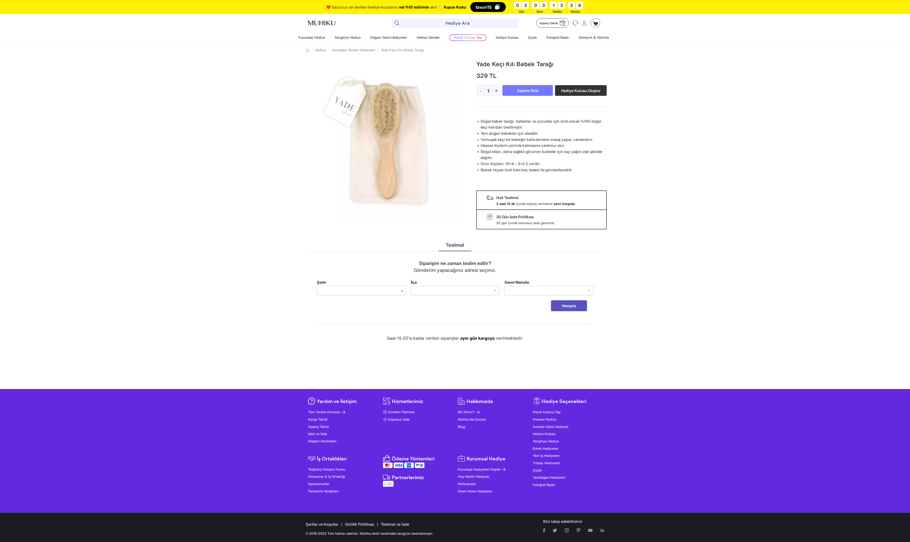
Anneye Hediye (544, 419)
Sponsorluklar (318, 483)
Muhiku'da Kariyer (472, 419)
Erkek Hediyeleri (546, 448)
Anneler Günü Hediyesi (551, 426)
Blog (461, 426)
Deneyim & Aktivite (594, 37)
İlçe (414, 282)
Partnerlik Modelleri (323, 491)
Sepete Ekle (527, 90)
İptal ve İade (317, 433)
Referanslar (467, 483)
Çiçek (532, 37)
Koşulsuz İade (399, 419)
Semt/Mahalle (517, 282)
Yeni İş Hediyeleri (546, 455)
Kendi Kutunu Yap (546, 411)
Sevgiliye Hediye (348, 37)
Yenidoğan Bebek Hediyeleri (353, 49)
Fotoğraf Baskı (557, 37)
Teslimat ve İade (395, 524)
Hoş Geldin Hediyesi (473, 476)
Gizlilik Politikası (359, 524)
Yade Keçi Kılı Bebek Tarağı (402, 49)
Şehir (321, 282)
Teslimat (455, 244)
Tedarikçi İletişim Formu (326, 469)
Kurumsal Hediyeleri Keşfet (479, 469)
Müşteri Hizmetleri (322, 441)
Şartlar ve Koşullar (322, 524)
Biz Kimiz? (466, 411)
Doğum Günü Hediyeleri (388, 37)
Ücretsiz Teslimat (401, 411)
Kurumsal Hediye (312, 37)
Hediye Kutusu (507, 37)
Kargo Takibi (318, 419)
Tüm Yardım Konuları (324, 411)
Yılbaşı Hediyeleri (546, 462)
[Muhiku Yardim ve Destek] (575, 23)
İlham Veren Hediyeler (475, 491)
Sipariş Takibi (318, 426)
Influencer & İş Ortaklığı (326, 476)
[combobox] (361, 290)
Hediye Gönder (428, 37)
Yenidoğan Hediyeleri (549, 477)
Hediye (320, 49)
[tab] (455, 245)
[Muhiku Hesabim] (584, 23)
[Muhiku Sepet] (595, 23)
